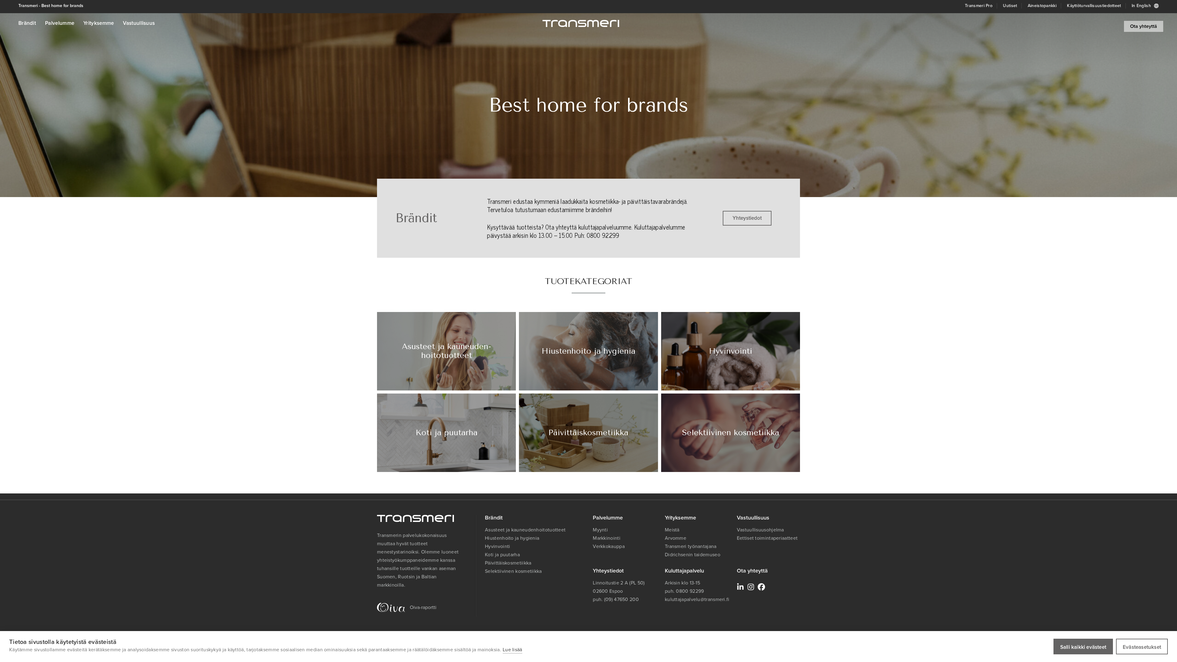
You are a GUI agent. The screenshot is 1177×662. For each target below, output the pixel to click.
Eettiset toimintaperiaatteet (767, 538)
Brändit (27, 23)
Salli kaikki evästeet (1083, 647)
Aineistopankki (1042, 5)
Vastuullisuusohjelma (760, 529)
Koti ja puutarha (502, 554)
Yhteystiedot (747, 218)
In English (1141, 5)
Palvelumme (59, 23)
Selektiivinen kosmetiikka (513, 571)
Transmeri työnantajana (691, 546)
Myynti (600, 529)
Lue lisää (512, 649)
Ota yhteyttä (1143, 26)
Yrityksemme (98, 23)
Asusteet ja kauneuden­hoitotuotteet (525, 529)
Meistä (672, 529)
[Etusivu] (581, 23)
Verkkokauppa (609, 546)
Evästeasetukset (1142, 647)
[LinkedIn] (740, 587)
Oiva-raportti (423, 607)
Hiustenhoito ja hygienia (512, 538)
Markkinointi (606, 538)
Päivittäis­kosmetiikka (508, 562)
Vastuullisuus (139, 23)
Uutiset (1010, 5)
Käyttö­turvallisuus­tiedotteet (1094, 5)
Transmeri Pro (978, 5)
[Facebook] (761, 587)
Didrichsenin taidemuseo (692, 554)
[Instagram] (751, 587)
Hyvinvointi (497, 546)
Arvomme (675, 538)
